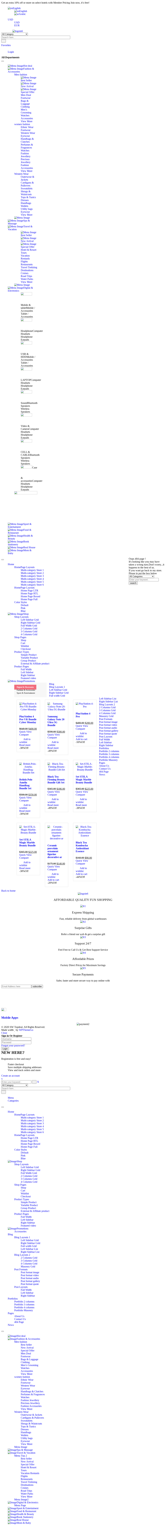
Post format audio (30, 1278)
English (17, 8)
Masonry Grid (28, 1266)
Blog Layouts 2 (22, 1254)
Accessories (20, 1231)
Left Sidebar (27, 1219)
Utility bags (27, 1438)
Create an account (10, 1075)
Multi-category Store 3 (32, 1123)
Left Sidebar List (29, 1249)
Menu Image (20, 1447)
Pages (11, 1313)
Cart (23, 1190)
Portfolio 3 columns (24, 1304)
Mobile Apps (9, 1017)
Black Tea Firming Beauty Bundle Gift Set (56, 779)
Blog (10, 1234)
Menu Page (20, 1505)
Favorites (6, 45)
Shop (23, 1187)
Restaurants (27, 1479)
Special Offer (27, 1350)
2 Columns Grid (29, 1176)
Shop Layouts (21, 1164)
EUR (17, 25)
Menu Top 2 (20, 1455)
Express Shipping (83, 912)
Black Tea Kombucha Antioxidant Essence (82, 847)
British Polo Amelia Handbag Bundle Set (25, 784)
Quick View (25, 731)
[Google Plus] (9, 1003)
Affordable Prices (83, 959)
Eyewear (25, 1388)
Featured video (28, 1225)
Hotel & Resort (28, 1467)
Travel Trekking (29, 1482)
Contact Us (20, 1319)
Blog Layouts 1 (22, 1237)
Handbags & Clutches (32, 1391)
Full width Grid (29, 1246)
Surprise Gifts (83, 928)
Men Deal (26, 1353)
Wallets (24, 1435)
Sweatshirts (26, 1420)
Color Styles (20, 1149)
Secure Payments (83, 974)
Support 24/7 (83, 943)
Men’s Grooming (29, 1365)
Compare (24, 734)
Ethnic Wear (27, 1379)
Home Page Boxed (30, 1143)
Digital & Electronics (25, 687)
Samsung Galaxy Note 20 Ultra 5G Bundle (55, 721)
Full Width (26, 1216)
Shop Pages (20, 1184)
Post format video (30, 1275)
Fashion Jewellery (30, 1400)
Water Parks (27, 1493)
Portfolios (13, 1298)
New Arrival (27, 1347)
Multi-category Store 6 (32, 1132)
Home (11, 1111)
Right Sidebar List (30, 1252)
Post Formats (21, 1269)
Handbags (26, 1432)
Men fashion (20, 1341)
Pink (23, 1155)
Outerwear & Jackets (31, 1414)
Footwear (25, 1356)
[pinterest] (9, 998)
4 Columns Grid (29, 1181)
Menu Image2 (21, 1499)
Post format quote (30, 1284)
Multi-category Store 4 (32, 1126)
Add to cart (81, 739)
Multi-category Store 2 (32, 1120)
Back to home (8, 890)
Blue (23, 1158)
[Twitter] (9, 995)
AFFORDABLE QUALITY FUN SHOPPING (83, 899)
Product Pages (21, 1214)
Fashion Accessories (31, 1406)
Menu (11, 1097)
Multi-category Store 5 (32, 1129)
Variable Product (29, 1205)
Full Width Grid (29, 1173)
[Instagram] (9, 1001)
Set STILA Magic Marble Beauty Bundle (84, 779)
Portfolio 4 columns (24, 1307)
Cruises (24, 1487)
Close (4, 1032)
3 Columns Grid (29, 1178)
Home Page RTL (29, 1141)
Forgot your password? (13, 1045)
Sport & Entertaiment (26, 693)
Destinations (27, 1485)
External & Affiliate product (35, 1211)
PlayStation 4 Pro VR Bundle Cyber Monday (27, 719)
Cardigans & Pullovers (32, 1417)
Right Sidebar (28, 1222)
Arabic (22, 14)
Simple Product (28, 1202)
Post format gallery (30, 1281)
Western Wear (28, 1385)
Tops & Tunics (28, 1426)
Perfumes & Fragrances (33, 1394)
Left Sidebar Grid (30, 1167)
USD (10, 19)
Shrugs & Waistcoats (31, 1423)
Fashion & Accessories (26, 690)
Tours (24, 1470)
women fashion (22, 1376)
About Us (19, 1316)
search (133, 583)
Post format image (30, 1272)
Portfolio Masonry (23, 1310)
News (11, 1325)
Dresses (25, 1429)
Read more (24, 745)
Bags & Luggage (29, 1359)
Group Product (28, 1208)
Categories (13, 1100)
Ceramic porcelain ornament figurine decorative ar (54, 851)
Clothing (25, 1362)
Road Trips (26, 1490)
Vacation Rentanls (30, 1473)
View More (26, 1374)
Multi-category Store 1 (32, 1117)
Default (24, 1152)
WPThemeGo (26, 1030)
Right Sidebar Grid (30, 1170)
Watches (25, 1368)
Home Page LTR (29, 1138)
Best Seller (26, 1344)
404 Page (19, 1322)
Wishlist (25, 1193)
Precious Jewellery (30, 1403)
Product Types (21, 1199)
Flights (24, 1476)
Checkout (26, 1196)
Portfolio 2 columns (24, 1301)
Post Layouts (21, 1287)
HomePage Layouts (24, 1114)
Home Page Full (29, 1146)
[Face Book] (9, 992)
